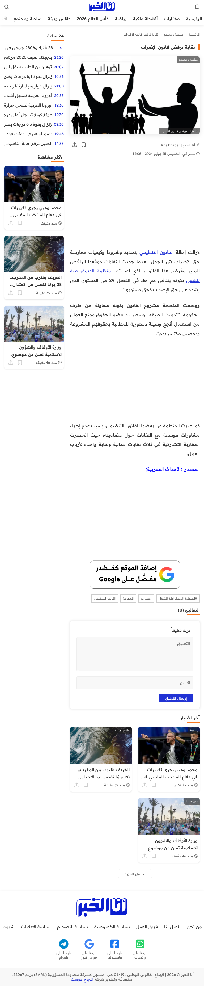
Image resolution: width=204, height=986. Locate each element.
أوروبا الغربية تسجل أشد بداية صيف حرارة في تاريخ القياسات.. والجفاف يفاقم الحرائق (28, 95)
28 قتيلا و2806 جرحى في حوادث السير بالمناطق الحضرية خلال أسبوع (28, 47)
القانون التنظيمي (156, 252)
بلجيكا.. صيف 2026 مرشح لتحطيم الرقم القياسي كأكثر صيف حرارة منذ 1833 (28, 57)
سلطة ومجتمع (27, 18)
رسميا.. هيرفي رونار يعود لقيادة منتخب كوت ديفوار (28, 133)
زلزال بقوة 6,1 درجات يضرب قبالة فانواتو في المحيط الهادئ (28, 76)
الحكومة (128, 598)
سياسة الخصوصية (112, 926)
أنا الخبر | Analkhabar (178, 145)
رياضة (121, 18)
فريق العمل (147, 926)
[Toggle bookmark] (83, 144)
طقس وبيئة (59, 18)
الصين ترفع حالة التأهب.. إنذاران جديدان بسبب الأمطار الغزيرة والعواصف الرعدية (28, 143)
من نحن (194, 926)
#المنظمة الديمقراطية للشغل (178, 598)
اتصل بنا (172, 926)
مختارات (172, 18)
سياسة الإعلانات (36, 926)
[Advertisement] (135, 208)
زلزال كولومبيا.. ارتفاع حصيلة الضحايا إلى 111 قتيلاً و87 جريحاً (28, 86)
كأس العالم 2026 (93, 18)
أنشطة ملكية (145, 18)
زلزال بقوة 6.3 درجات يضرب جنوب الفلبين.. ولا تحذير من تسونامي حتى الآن (28, 124)
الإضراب (146, 598)
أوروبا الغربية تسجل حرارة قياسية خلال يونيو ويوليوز (28, 105)
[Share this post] (74, 144)
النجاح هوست (82, 979)
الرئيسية (194, 18)
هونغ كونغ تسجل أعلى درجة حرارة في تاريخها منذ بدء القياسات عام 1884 (28, 114)
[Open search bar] (6, 6)
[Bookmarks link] (197, 6)
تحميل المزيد (135, 873)
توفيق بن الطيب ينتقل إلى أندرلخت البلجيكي (28, 66)
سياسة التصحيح (72, 926)
